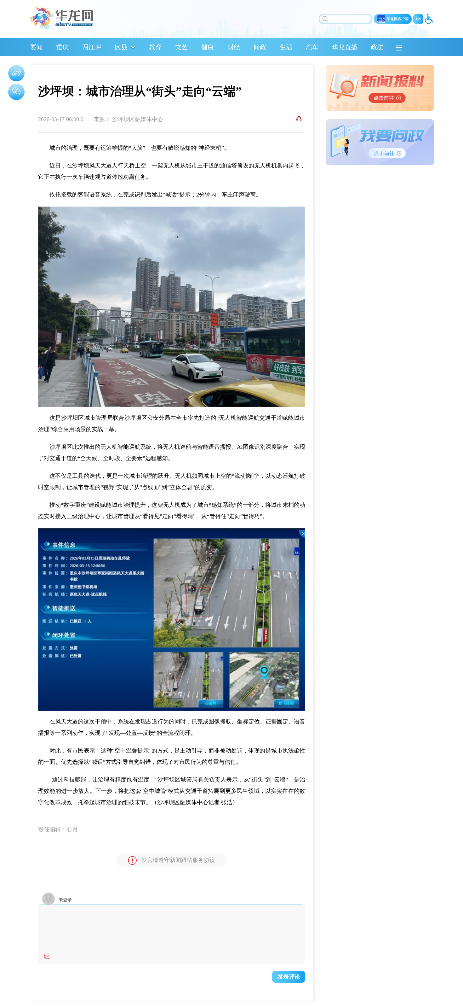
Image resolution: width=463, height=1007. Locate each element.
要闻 (36, 46)
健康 (207, 46)
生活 (286, 46)
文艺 (181, 46)
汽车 (312, 46)
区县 (121, 46)
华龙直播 (344, 46)
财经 (233, 46)
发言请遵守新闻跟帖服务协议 (178, 860)
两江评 (91, 46)
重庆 (62, 46)
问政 (260, 46)
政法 (377, 46)
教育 (155, 46)
